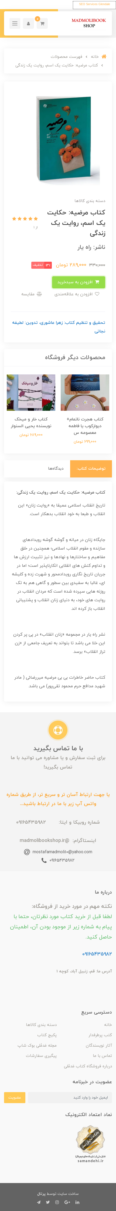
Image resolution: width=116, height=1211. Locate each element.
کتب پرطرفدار (100, 1035)
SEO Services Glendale (94, 4)
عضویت (14, 1097)
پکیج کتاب (47, 1035)
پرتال (41, 1193)
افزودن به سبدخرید (75, 282)
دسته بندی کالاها (41, 1025)
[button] (42, 23)
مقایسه (28, 294)
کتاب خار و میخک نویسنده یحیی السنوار (31, 422)
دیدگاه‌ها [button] (56, 469)
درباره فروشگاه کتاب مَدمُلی (88, 1066)
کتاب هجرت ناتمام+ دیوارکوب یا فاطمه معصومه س (85, 426)
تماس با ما (102, 1056)
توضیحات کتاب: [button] (91, 469)
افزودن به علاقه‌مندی (74, 294)
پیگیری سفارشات (41, 1056)
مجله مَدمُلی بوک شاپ (37, 1046)
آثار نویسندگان (99, 1046)
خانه (108, 1025)
